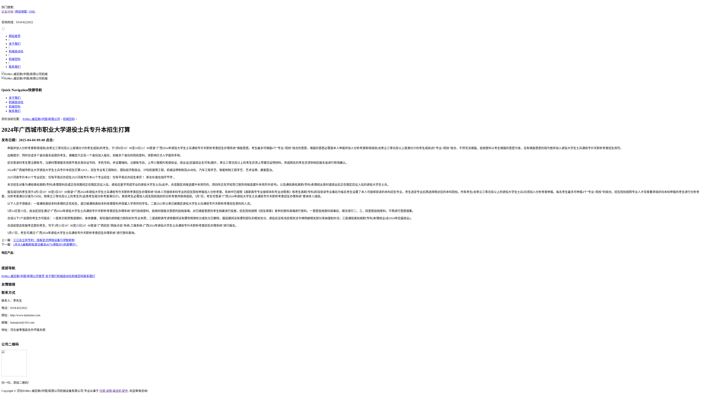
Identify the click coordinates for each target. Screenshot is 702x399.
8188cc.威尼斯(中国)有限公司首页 (23, 276)
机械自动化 (16, 51)
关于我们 (14, 43)
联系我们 (14, 66)
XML (32, 11)
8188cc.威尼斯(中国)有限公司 (41, 119)
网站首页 (14, 36)
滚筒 (109, 390)
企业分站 (7, 11)
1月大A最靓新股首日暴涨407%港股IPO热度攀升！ (45, 244)
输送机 (117, 390)
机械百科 (14, 59)
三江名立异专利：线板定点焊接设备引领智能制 (44, 240)
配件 (125, 390)
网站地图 (21, 11)
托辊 (102, 390)
